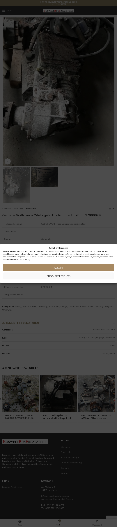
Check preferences (59, 276)
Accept (58, 267)
